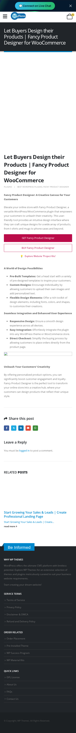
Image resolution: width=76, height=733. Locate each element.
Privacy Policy (14, 607)
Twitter (13, 428)
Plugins (8, 186)
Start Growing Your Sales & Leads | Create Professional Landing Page (35, 514)
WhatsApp (35, 428)
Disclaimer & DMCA (17, 614)
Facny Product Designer (56, 186)
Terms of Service (16, 599)
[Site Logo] (18, 16)
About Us (12, 684)
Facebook (6, 428)
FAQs (9, 691)
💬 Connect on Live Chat (35, 5)
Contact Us (13, 698)
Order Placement (16, 638)
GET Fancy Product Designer (38, 238)
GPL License (13, 677)
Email (28, 428)
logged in (24, 450)
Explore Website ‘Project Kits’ (38, 256)
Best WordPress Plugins (29, 186)
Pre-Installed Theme (17, 645)
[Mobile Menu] (5, 16)
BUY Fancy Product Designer (38, 248)
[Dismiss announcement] (70, 5)
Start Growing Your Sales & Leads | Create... (29, 522)
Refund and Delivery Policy (21, 621)
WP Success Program (18, 652)
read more (10, 526)
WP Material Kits (15, 660)
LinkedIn (21, 428)
